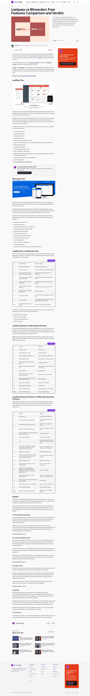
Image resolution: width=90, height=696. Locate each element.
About (73, 692)
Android (52, 2)
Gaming (28, 2)
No (53, 623)
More (69, 2)
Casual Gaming (42, 2)
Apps (42, 673)
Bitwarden (22, 67)
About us (55, 666)
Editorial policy (56, 673)
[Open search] (74, 2)
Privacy (66, 692)
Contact (54, 669)
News (48, 2)
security (40, 57)
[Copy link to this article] (77, 40)
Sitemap (77, 692)
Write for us (55, 671)
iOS (59, 2)
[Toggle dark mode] (77, 2)
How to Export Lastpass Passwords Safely (26, 75)
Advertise (55, 675)
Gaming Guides (34, 2)
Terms (70, 692)
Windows (43, 669)
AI (56, 2)
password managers (34, 62)
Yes (49, 623)
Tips (12, 6)
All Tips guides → (51, 631)
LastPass (14, 67)
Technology (63, 2)
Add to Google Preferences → (24, 172)
